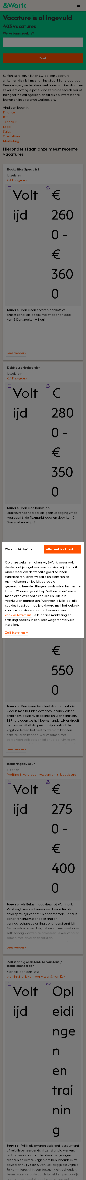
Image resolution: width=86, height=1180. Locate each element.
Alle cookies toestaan (62, 549)
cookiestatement (18, 615)
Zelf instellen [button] (15, 632)
